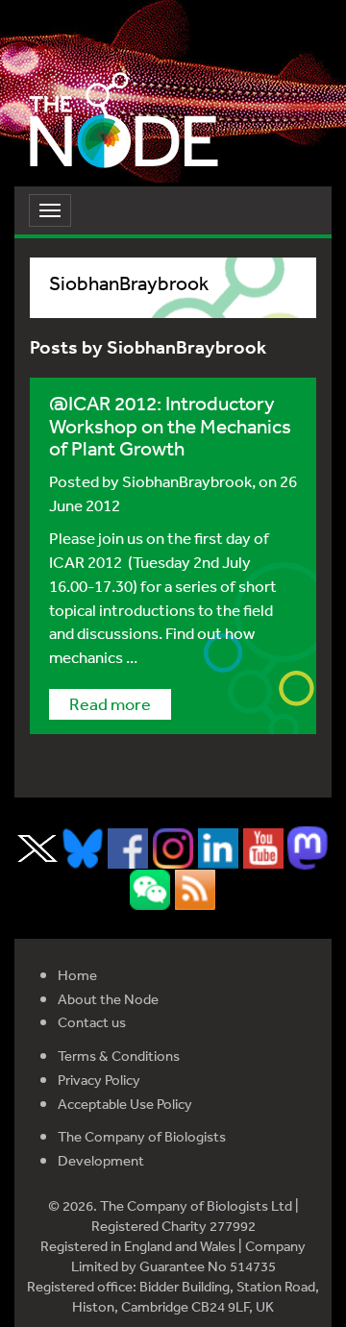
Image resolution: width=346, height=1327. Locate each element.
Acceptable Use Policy (125, 1103)
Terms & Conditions (119, 1055)
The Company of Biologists (142, 1136)
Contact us (92, 1022)
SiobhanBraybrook (187, 481)
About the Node (108, 999)
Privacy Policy (99, 1079)
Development (101, 1160)
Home (77, 975)
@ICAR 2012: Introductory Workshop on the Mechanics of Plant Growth (170, 425)
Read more (110, 703)
